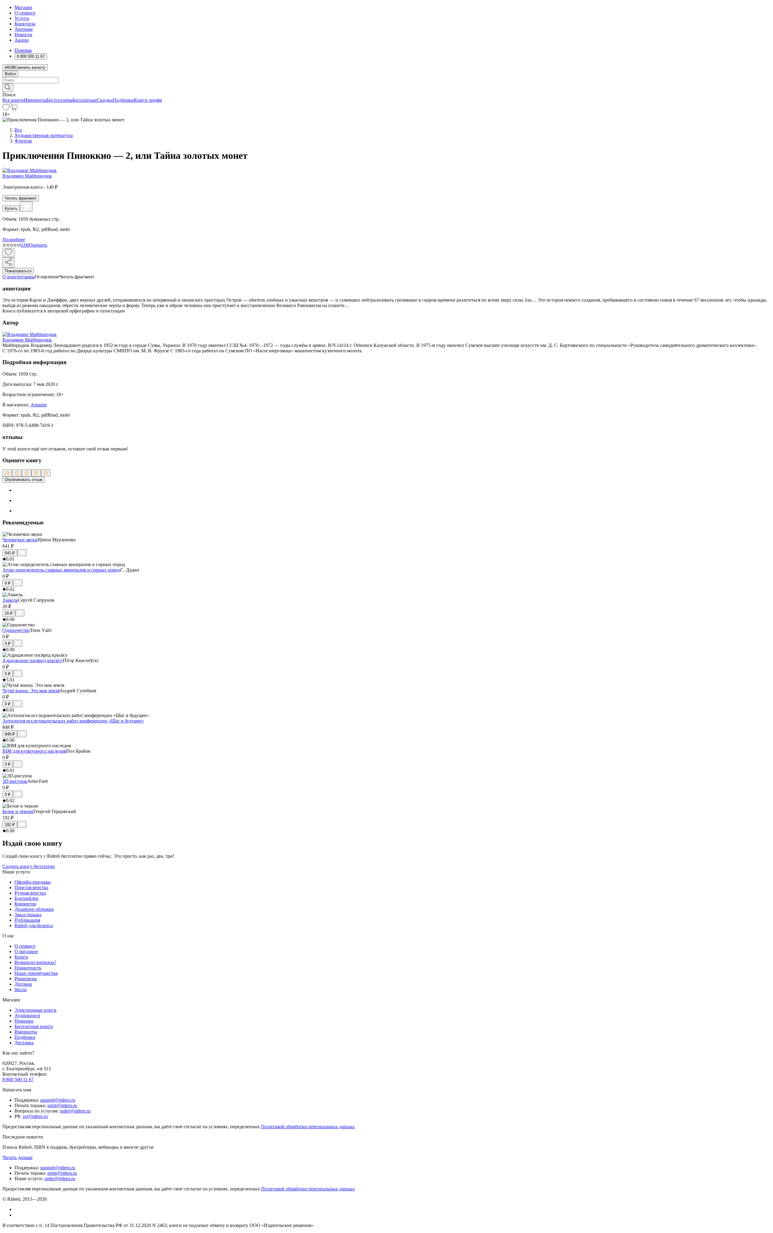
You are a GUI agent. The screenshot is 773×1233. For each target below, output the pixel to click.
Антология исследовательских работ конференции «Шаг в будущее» (73, 720)
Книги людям (148, 100)
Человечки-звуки (19, 539)
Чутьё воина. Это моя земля (30, 690)
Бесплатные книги (33, 1026)
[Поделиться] (8, 262)
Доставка (24, 1042)
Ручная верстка (30, 892)
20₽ (9, 613)
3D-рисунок (14, 781)
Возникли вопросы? (35, 962)
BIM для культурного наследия (34, 751)
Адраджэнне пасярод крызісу (32, 660)
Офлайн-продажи (32, 882)
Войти (10, 74)
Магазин (23, 7)
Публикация (27, 920)
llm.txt (20, 989)
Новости (23, 34)
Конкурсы (24, 23)
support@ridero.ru (57, 1100)
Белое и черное (18, 811)
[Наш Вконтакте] (17, 1209)
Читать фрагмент (21, 198)
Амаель (10, 600)
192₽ (10, 824)
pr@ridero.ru (35, 1116)
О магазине (26, 951)
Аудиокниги (27, 1015)
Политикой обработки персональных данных (308, 1126)
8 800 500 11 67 (18, 1079)
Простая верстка (31, 887)
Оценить (38, 245)
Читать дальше (17, 1157)
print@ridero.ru (62, 1105)
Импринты (35, 100)
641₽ (10, 553)
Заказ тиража (27, 914)
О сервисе (24, 12)
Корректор (25, 903)
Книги (21, 956)
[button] (386, 87)
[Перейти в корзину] (14, 108)
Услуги (21, 18)
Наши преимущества (36, 973)
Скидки (105, 100)
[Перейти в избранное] (6, 108)
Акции (21, 40)
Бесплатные (84, 100)
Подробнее (13, 239)
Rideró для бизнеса (33, 925)
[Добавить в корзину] (26, 206)
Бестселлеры (59, 100)
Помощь (23, 50)
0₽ (8, 583)
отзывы (27, 276)
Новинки (24, 1020)
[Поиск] (7, 87)
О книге (10, 276)
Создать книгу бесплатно (28, 866)
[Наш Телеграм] (17, 1215)
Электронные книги (35, 1010)
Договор (23, 984)
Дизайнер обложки (34, 909)
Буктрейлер (26, 898)
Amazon (38, 404)
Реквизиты (25, 978)
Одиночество (16, 630)
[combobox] (386, 80)
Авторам (23, 29)
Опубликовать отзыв (23, 479)
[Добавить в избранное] (8, 252)
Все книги (13, 100)
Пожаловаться (18, 271)
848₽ (10, 734)
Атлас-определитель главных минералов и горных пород (61, 569)
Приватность (27, 967)
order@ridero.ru (75, 1110)
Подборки (123, 100)
